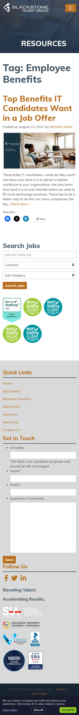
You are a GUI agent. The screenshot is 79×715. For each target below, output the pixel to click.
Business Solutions (17, 399)
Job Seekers (12, 391)
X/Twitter (17, 448)
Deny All (38, 709)
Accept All (68, 709)
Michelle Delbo (61, 127)
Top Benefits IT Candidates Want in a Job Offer (37, 108)
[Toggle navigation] (70, 8)
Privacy (61, 689)
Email (15, 485)
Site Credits (39, 693)
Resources (11, 422)
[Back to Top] (75, 639)
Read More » (20, 204)
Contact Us (11, 430)
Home (7, 383)
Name (15, 471)
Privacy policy (10, 710)
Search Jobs (14, 285)
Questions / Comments (27, 498)
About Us (10, 414)
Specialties (11, 406)
